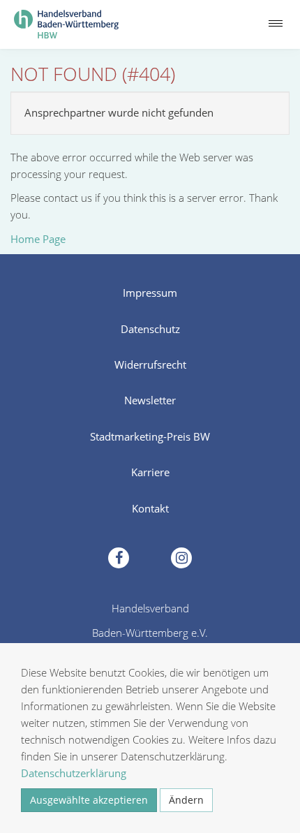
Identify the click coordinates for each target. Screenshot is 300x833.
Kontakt (150, 508)
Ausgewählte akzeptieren (89, 799)
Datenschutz (150, 329)
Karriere (150, 472)
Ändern (186, 799)
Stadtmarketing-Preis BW (150, 436)
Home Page (38, 239)
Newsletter (150, 400)
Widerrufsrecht (150, 364)
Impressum (150, 293)
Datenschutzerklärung (73, 773)
